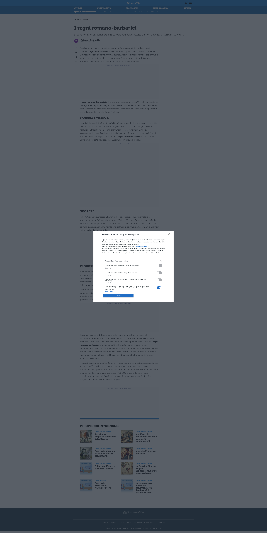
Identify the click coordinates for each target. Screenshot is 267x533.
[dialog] (133, 266)
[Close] (170, 235)
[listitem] (133, 261)
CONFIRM (118, 295)
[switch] (159, 265)
